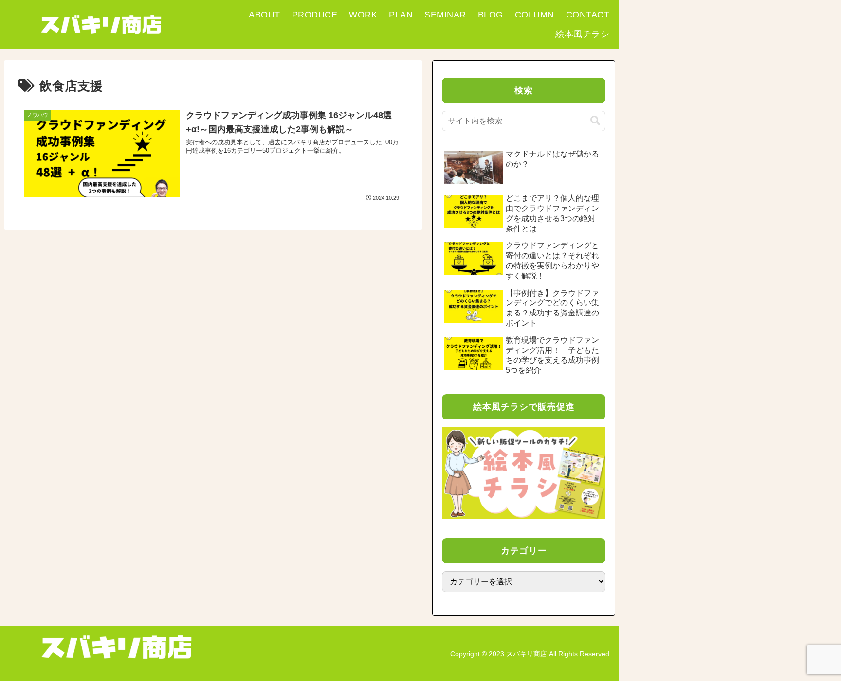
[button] (595, 120)
